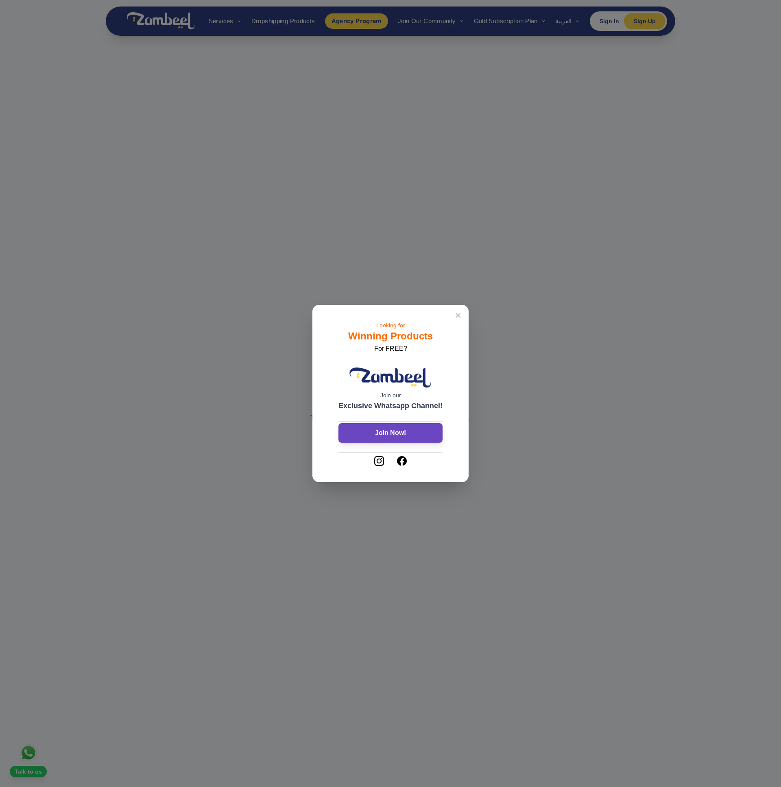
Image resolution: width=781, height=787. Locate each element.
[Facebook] (402, 461)
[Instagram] (379, 461)
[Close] (458, 315)
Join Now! (390, 432)
